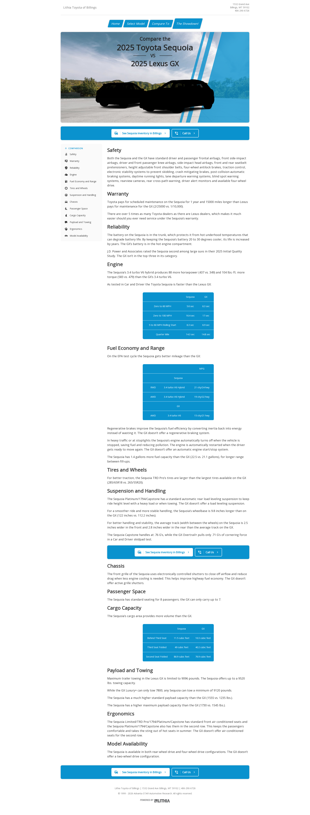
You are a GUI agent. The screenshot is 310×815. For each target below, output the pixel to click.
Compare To (161, 24)
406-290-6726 (242, 10)
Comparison (75, 148)
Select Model (136, 24)
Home (115, 24)
